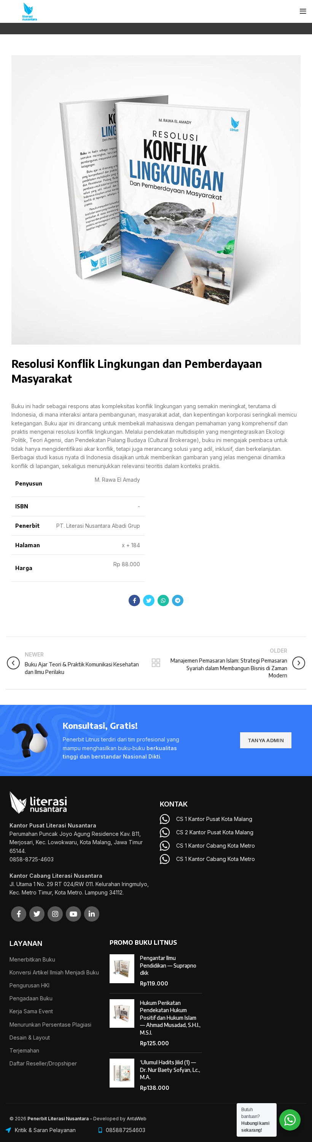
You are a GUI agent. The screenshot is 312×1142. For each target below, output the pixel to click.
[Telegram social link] (177, 600)
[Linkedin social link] (91, 914)
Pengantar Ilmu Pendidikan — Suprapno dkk (168, 965)
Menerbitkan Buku (32, 959)
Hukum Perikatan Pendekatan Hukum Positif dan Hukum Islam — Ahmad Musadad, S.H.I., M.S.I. (170, 1018)
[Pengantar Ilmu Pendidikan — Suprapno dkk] (122, 970)
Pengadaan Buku (31, 998)
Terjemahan (24, 1050)
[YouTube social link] (73, 914)
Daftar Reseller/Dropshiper (43, 1063)
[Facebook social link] (134, 600)
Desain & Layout (30, 1037)
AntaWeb (136, 1118)
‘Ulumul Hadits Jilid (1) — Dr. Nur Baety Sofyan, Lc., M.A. (170, 1069)
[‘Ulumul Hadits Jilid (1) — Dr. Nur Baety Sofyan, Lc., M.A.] (122, 1075)
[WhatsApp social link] (163, 600)
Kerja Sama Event (31, 1011)
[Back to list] (156, 663)
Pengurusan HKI (29, 985)
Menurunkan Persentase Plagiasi (50, 1024)
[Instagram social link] (55, 914)
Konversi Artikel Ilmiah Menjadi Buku (54, 972)
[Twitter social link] (148, 600)
